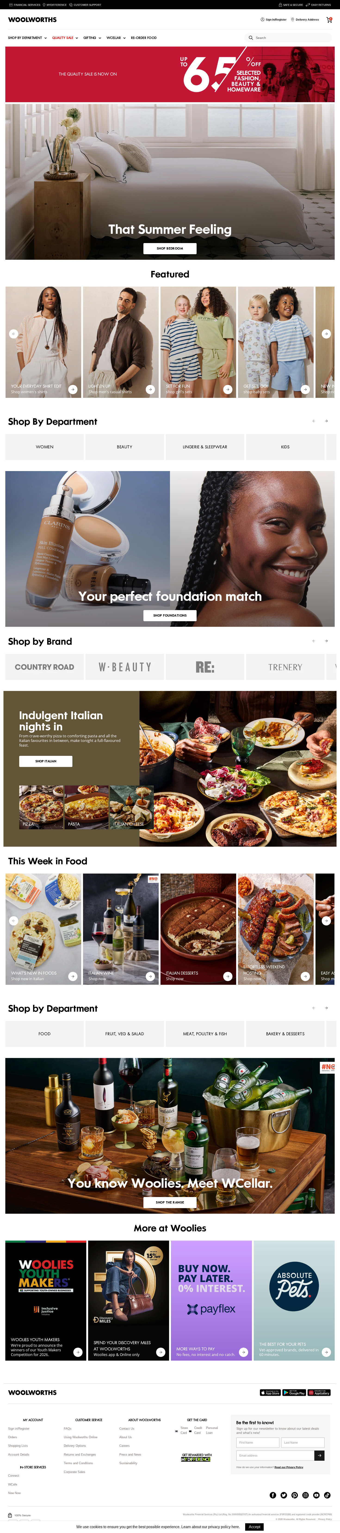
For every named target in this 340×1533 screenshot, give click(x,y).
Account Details (18, 1454)
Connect (13, 1475)
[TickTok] (329, 1495)
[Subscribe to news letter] (319, 1456)
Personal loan (212, 1430)
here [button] (235, 1527)
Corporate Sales (74, 1472)
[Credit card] (190, 1431)
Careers (124, 1445)
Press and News (130, 1454)
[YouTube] (318, 1495)
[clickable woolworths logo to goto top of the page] (32, 1392)
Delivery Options (75, 1445)
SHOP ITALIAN (45, 761)
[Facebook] (275, 1495)
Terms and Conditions (78, 1463)
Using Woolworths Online (80, 1437)
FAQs (67, 1428)
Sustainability (128, 1463)
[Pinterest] (296, 1495)
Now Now (14, 1493)
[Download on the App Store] (271, 1392)
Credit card (198, 1430)
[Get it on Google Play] (294, 1392)
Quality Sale (62, 38)
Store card (184, 1430)
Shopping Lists (18, 1445)
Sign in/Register (18, 1428)
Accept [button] (254, 1527)
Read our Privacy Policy (289, 1467)
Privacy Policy (325, 1519)
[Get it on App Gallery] (319, 1392)
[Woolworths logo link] (32, 19)
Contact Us (126, 1428)
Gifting (89, 38)
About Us (125, 1437)
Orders (12, 1437)
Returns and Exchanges (80, 1454)
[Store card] (176, 1431)
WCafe (12, 1484)
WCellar (114, 38)
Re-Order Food (144, 38)
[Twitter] (286, 1495)
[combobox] (292, 37)
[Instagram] (307, 1495)
